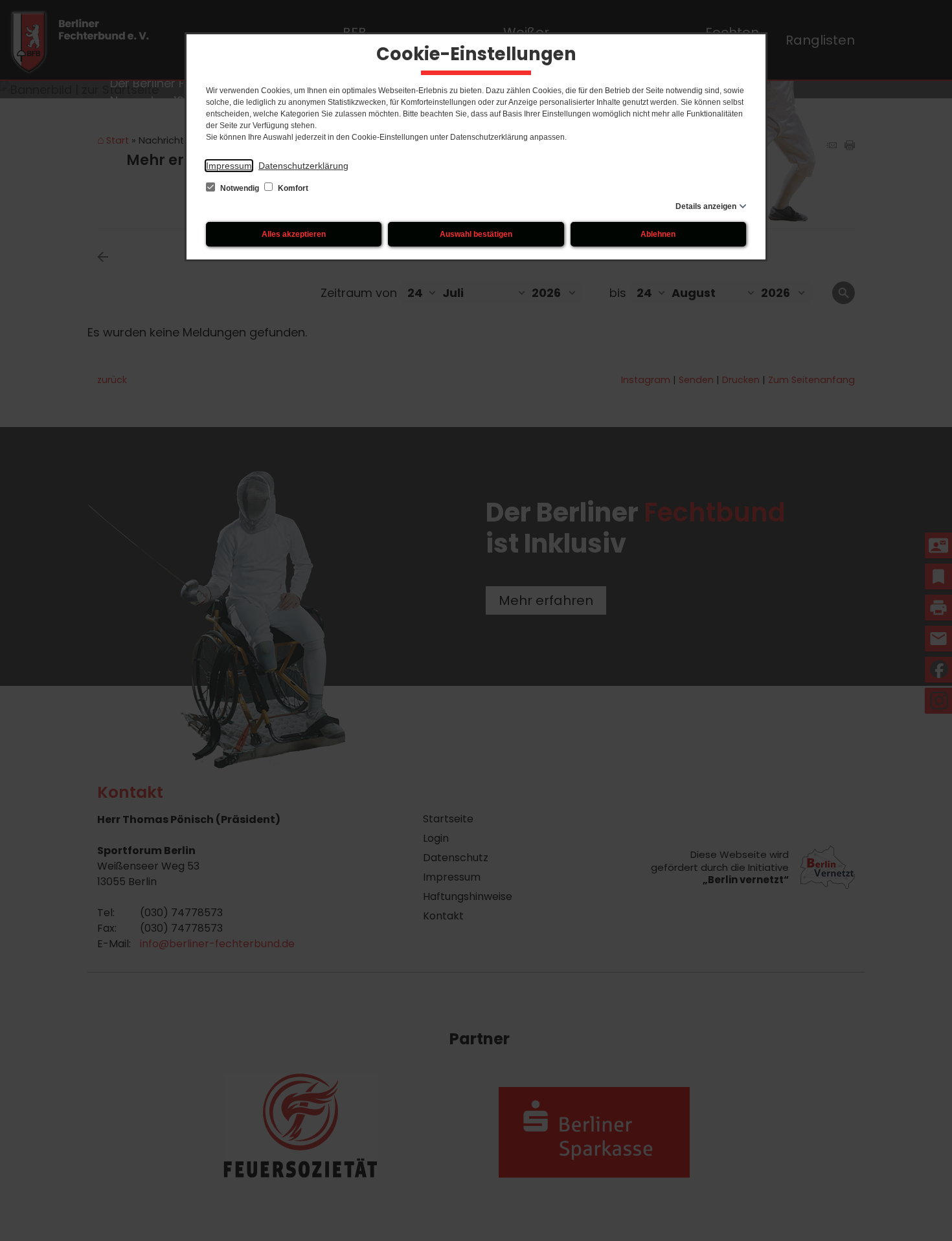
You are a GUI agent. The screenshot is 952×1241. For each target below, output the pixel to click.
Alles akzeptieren (294, 234)
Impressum (229, 165)
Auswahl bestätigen (476, 234)
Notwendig (239, 188)
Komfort (292, 188)
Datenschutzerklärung (303, 165)
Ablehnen (657, 234)
